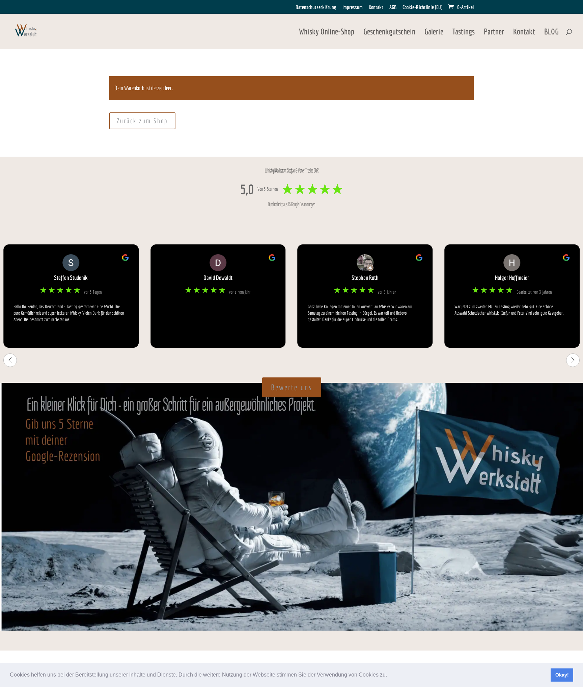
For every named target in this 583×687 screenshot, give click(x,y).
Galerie (433, 32)
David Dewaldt (217, 277)
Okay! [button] (562, 675)
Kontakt (376, 7)
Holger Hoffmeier (512, 277)
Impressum (352, 7)
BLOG (551, 32)
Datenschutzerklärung (316, 7)
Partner (494, 32)
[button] (389, 676)
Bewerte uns (291, 387)
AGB (392, 7)
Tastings (463, 32)
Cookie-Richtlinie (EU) (422, 7)
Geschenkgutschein (389, 32)
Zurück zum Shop (142, 121)
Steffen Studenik (71, 277)
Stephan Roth (365, 277)
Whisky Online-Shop (326, 32)
